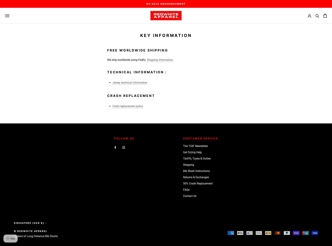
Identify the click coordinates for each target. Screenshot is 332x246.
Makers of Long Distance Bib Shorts (36, 236)
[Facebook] (115, 147)
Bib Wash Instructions (196, 171)
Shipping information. (160, 60)
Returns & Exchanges (196, 177)
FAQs (186, 189)
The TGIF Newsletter (195, 146)
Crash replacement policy (127, 106)
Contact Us (189, 196)
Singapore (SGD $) (29, 223)
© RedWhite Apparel (30, 231)
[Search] (317, 16)
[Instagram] (123, 147)
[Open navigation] (7, 15)
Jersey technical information (129, 82)
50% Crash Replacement (198, 183)
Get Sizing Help (192, 152)
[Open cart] (325, 16)
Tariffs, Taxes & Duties (197, 158)
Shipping (188, 164)
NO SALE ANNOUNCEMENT (166, 3)
